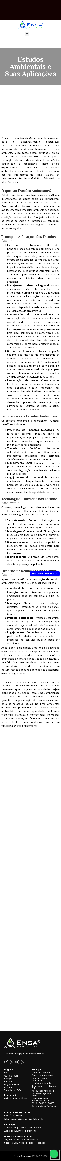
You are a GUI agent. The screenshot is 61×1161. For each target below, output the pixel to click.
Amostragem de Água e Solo (44, 1087)
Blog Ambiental (11, 1084)
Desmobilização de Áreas (41, 1094)
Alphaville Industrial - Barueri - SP (20, 1130)
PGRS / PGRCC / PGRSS (43, 1103)
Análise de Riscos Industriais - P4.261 (41, 1099)
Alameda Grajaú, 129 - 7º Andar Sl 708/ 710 (25, 1127)
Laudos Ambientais (41, 1083)
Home (7, 1072)
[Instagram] (12, 1062)
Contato (8, 1087)
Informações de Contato (18, 1112)
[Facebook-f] (6, 1062)
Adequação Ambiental (43, 1090)
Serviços (8, 1078)
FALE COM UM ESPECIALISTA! (44, 573)
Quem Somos (11, 1075)
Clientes (8, 1081)
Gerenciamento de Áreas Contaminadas (42, 1074)
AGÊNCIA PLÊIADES (38, 1156)
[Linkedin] (17, 1062)
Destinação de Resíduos (44, 1106)
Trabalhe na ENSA (12, 1090)
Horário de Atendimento (18, 1136)
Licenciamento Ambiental (39, 1079)
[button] (27, 34)
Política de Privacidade (15, 1098)
